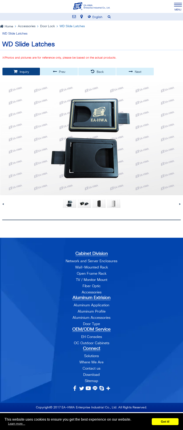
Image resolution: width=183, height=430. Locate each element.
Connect (91, 348)
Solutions (91, 356)
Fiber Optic (92, 286)
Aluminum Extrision (91, 297)
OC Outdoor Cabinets (91, 343)
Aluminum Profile (92, 311)
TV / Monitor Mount (91, 280)
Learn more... (16, 423)
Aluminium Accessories (91, 317)
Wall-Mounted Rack (91, 267)
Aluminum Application (91, 305)
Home (9, 26)
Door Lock (47, 26)
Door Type (91, 324)
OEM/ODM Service (91, 329)
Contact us (91, 368)
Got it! (165, 421)
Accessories (26, 26)
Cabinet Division (91, 253)
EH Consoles (91, 337)
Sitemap (91, 381)
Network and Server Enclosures (91, 261)
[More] (108, 388)
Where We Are (91, 362)
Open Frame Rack (91, 273)
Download (91, 375)
